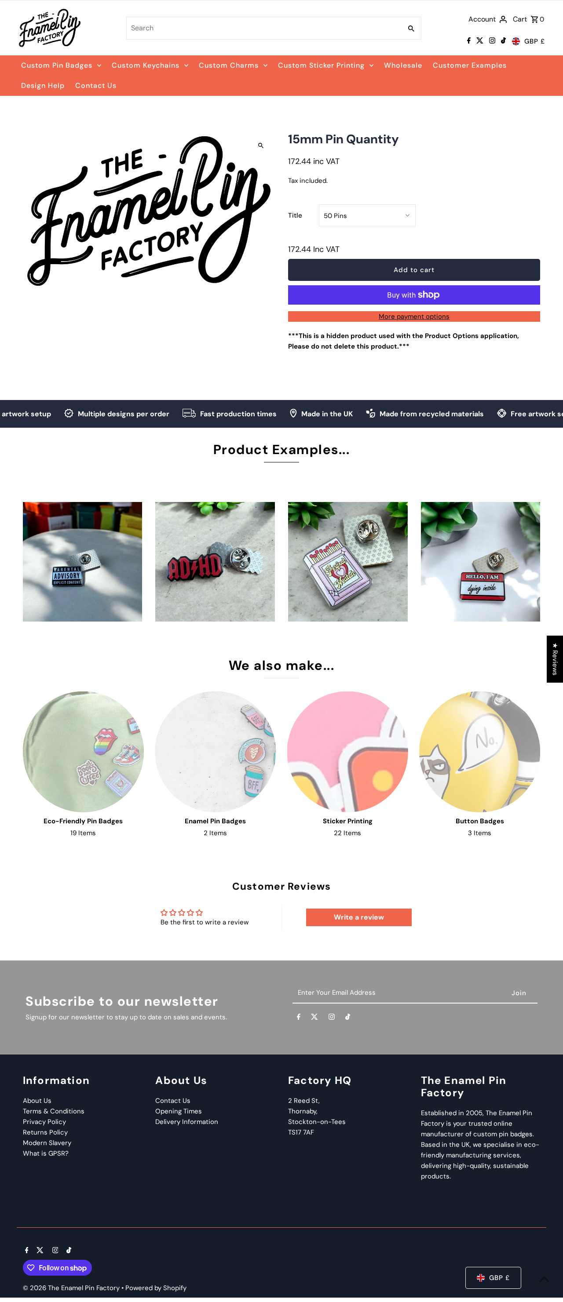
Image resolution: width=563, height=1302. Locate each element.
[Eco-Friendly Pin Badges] (83, 751)
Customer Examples (470, 65)
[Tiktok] (502, 41)
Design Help (43, 85)
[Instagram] (491, 41)
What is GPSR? (46, 1153)
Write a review (359, 917)
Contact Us (96, 85)
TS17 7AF (301, 1132)
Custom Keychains (145, 65)
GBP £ (534, 41)
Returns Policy (45, 1132)
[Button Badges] (479, 751)
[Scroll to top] (544, 1279)
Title (295, 215)
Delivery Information (186, 1121)
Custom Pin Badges (56, 65)
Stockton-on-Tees (317, 1121)
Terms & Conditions (53, 1111)
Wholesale (403, 65)
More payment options (414, 316)
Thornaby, (303, 1111)
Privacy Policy (44, 1121)
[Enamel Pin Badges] (215, 751)
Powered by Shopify (155, 1288)
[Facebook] (468, 41)
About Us (37, 1100)
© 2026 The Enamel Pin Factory (72, 1288)
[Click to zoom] (261, 145)
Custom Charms (229, 65)
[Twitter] (478, 41)
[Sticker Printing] (347, 751)
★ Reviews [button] (555, 659)
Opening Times (178, 1111)
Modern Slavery (47, 1142)
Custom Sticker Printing (321, 65)
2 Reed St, (304, 1100)
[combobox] (263, 28)
